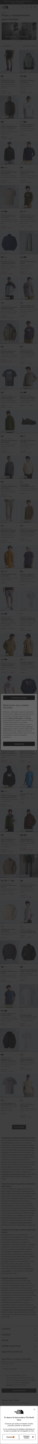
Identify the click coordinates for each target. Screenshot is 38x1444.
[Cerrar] (34, 1409)
